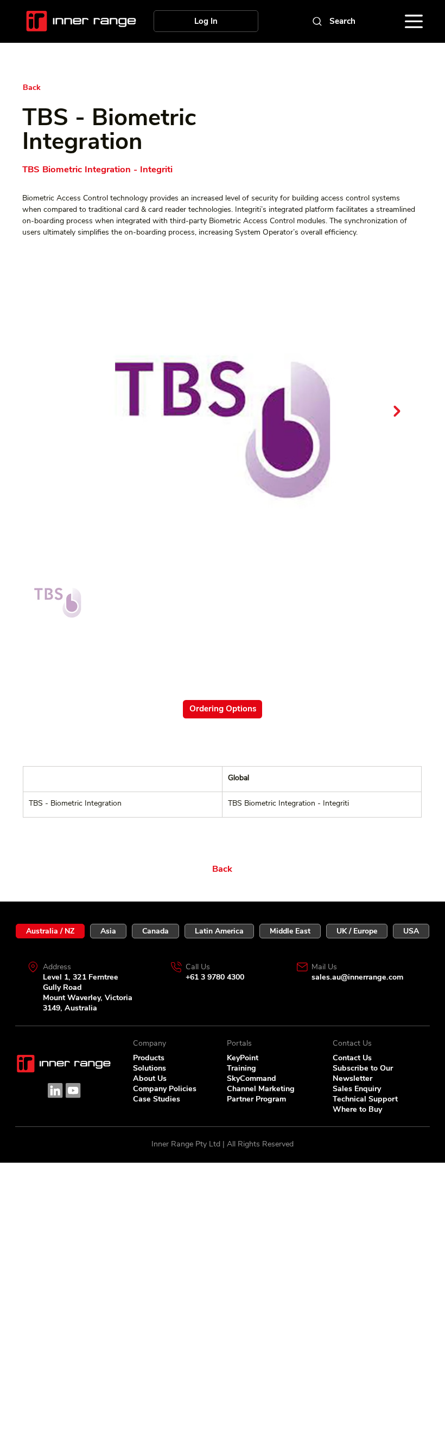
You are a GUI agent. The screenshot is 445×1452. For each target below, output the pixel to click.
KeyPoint (242, 1058)
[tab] (50, 931)
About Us (150, 1078)
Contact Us (352, 1058)
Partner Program (256, 1099)
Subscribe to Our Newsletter (363, 1073)
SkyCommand (251, 1078)
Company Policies (164, 1089)
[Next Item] (396, 411)
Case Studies (156, 1099)
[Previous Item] (48, 411)
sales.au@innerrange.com (357, 977)
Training (241, 1068)
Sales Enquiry (357, 1089)
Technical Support (365, 1099)
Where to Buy (357, 1109)
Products (148, 1058)
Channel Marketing (261, 1089)
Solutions (149, 1068)
